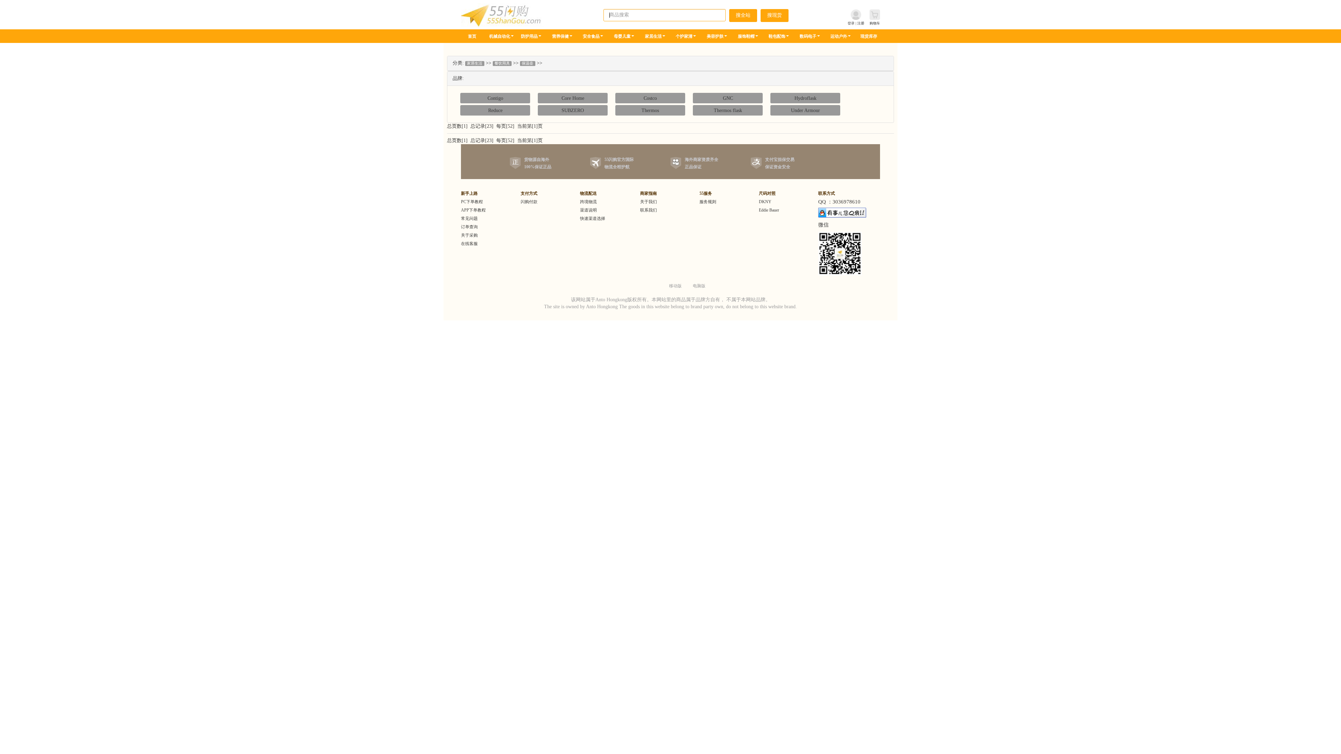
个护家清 (684, 36)
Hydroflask (805, 98)
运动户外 (838, 36)
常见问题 (469, 218)
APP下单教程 (473, 210)
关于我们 (648, 201)
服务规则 (707, 201)
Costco (650, 98)
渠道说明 (588, 210)
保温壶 (527, 63)
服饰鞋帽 (746, 36)
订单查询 (469, 226)
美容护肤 (715, 36)
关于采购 (469, 235)
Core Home (573, 98)
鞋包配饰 (777, 36)
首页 (472, 36)
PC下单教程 (472, 201)
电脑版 (699, 285)
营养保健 (560, 36)
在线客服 (469, 243)
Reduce (495, 110)
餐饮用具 (502, 63)
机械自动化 (499, 36)
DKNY (765, 201)
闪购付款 (529, 201)
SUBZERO (573, 110)
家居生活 (653, 36)
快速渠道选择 (592, 218)
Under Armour (805, 110)
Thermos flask (728, 110)
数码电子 (808, 36)
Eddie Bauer (769, 210)
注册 (860, 23)
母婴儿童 (622, 36)
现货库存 (868, 36)
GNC (728, 98)
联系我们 (648, 210)
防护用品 (529, 36)
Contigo (495, 98)
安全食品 (591, 36)
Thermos (650, 110)
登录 (851, 23)
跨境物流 (588, 201)
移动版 (675, 285)
